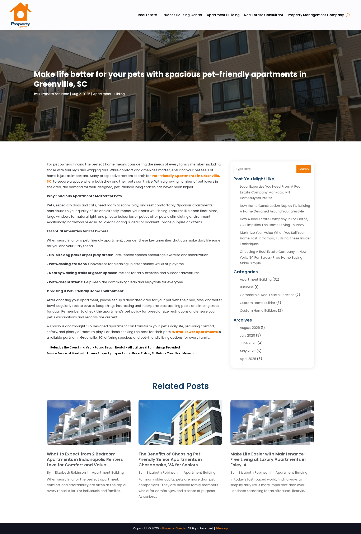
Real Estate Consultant (263, 15)
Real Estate (147, 15)
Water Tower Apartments (195, 331)
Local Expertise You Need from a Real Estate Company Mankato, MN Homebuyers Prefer (270, 192)
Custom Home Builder (257, 302)
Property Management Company (316, 15)
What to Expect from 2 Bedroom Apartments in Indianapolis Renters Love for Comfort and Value (85, 459)
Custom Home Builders (258, 310)
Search (304, 169)
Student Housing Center (181, 15)
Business (247, 287)
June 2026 (248, 343)
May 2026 (247, 351)
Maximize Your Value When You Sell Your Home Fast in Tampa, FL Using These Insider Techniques (275, 238)
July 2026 (247, 335)
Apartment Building (223, 15)
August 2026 (250, 327)
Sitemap (222, 528)
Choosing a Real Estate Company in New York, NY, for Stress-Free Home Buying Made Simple (273, 257)
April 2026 (248, 358)
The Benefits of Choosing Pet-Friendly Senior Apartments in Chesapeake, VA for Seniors (171, 459)
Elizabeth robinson (54, 94)
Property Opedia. (174, 528)
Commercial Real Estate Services (267, 294)
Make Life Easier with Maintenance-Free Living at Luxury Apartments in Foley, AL (268, 459)
